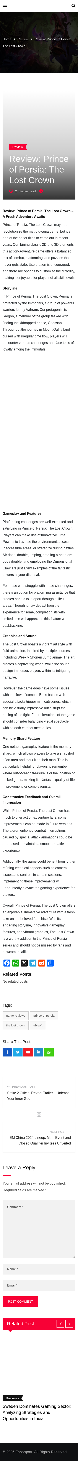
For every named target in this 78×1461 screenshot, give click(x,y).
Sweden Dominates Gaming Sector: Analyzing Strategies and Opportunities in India (37, 1412)
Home (7, 39)
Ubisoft (37, 1025)
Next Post (58, 1131)
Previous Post (23, 1086)
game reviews (15, 1015)
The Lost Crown (15, 1025)
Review (23, 39)
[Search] (73, 6)
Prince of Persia (15, 225)
